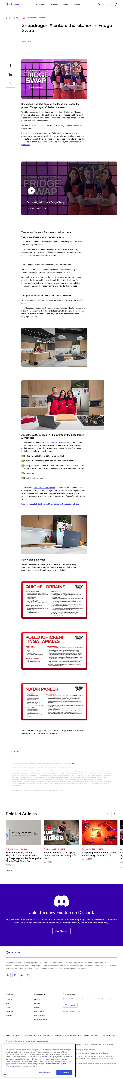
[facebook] (10, 65)
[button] (82, 1035)
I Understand (64, 1072)
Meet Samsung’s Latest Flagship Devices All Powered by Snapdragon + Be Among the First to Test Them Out (23, 857)
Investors (37, 1007)
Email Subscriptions (40, 1019)
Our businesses (39, 1015)
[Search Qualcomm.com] (99, 4)
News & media (39, 1011)
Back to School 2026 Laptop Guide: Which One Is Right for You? (60, 855)
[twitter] (10, 83)
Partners (8, 1007)
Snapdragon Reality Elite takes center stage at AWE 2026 (99, 854)
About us (37, 999)
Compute (16, 751)
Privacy (18, 1035)
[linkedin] (10, 74)
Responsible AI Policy (59, 1035)
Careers (37, 1003)
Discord (57, 733)
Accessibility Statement (42, 1035)
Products (9, 999)
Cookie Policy (27, 1035)
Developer (9, 1015)
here (72, 763)
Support (8, 1003)
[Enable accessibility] (4, 1074)
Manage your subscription (71, 1011)
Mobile (9, 870)
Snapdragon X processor (44, 487)
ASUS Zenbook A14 (46, 142)
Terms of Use (10, 1035)
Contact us (9, 1011)
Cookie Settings (44, 1072)
